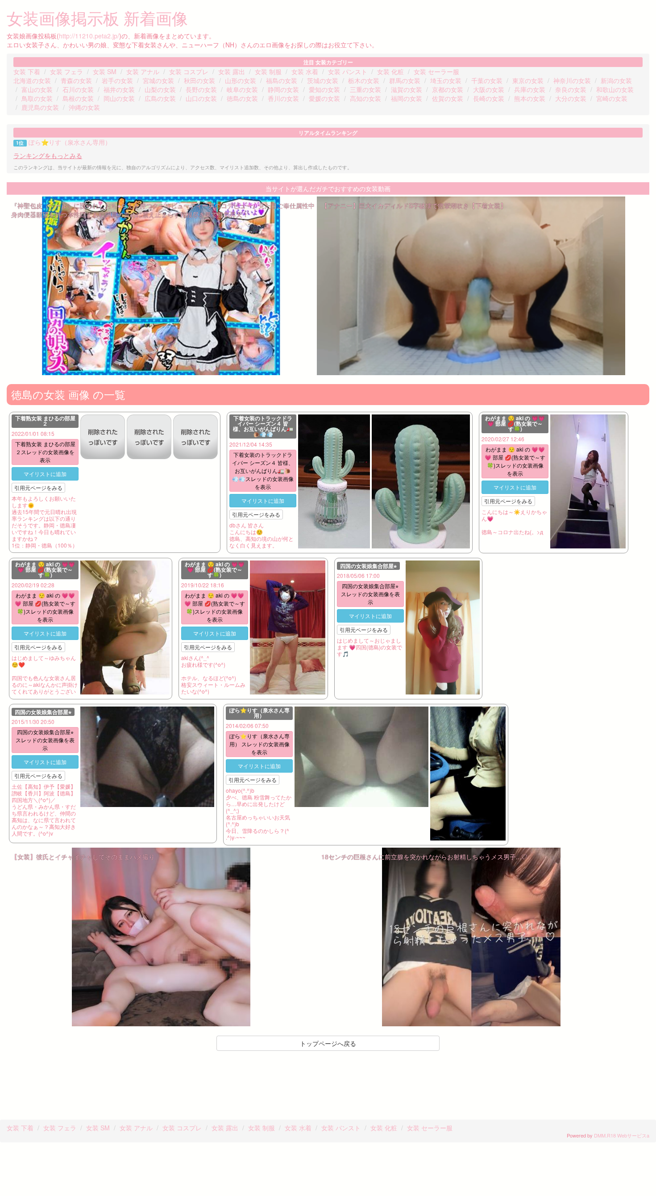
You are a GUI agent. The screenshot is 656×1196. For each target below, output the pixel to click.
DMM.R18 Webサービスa (621, 1135)
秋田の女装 (199, 80)
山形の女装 (240, 80)
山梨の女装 (160, 89)
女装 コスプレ (188, 71)
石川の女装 (78, 89)
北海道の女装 (32, 80)
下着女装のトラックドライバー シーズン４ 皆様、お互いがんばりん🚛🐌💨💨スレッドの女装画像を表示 (263, 470)
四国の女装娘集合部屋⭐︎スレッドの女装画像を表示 (370, 594)
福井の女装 (119, 89)
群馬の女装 (404, 80)
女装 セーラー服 (436, 71)
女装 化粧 (390, 71)
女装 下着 (26, 71)
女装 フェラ (66, 71)
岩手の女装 (117, 80)
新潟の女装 (616, 80)
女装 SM (104, 71)
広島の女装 (160, 98)
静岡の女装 (283, 89)
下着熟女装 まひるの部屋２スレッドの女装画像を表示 (45, 452)
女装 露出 (231, 71)
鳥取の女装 (37, 98)
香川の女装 (283, 98)
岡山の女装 (119, 98)
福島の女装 (281, 80)
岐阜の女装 (242, 89)
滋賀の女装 (406, 89)
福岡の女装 (406, 98)
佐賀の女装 (447, 98)
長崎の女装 (488, 98)
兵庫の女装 (529, 89)
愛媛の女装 (324, 98)
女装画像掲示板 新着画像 (97, 17)
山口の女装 (201, 98)
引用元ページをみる (38, 487)
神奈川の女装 (572, 80)
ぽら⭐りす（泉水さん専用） (70, 142)
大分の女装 (570, 98)
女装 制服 (268, 71)
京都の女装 (447, 89)
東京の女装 (528, 80)
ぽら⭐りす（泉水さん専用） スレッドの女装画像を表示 (259, 744)
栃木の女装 (363, 80)
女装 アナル (142, 71)
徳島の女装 (242, 98)
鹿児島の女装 (40, 107)
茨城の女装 (322, 80)
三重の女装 (365, 89)
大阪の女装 (488, 89)
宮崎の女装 (611, 98)
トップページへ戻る (328, 1043)
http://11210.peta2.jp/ (89, 35)
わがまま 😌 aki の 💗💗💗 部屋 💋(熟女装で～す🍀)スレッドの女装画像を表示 (515, 461)
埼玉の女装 (445, 80)
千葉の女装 (486, 80)
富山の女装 (37, 89)
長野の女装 (201, 89)
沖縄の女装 (84, 107)
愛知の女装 (324, 89)
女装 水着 (304, 71)
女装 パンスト (347, 71)
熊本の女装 (529, 98)
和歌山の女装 (615, 89)
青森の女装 (76, 80)
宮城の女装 (158, 80)
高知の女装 (365, 98)
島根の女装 (78, 98)
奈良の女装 (570, 89)
